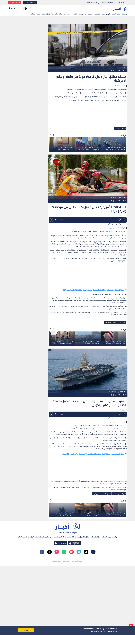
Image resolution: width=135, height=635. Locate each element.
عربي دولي (112, 85)
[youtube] (71, 552)
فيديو (38, 14)
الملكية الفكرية (66, 561)
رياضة (69, 14)
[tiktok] (86, 552)
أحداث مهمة (46, 14)
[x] (49, 552)
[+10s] (124, 220)
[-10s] (120, 220)
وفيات (33, 14)
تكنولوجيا (54, 14)
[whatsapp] (64, 552)
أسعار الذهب (116, 14)
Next (50, 135)
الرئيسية (124, 14)
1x (55, 220)
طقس (90, 14)
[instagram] (56, 552)
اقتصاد (75, 14)
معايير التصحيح (57, 561)
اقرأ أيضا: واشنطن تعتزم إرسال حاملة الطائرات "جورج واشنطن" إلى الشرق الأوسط (93, 454)
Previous (53, 135)
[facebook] (42, 552)
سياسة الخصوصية (95, 631)
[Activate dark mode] (24, 8)
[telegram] (78, 552)
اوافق (26, 630)
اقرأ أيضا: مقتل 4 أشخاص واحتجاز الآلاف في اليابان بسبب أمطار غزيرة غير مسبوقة (93, 290)
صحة (103, 14)
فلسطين (97, 14)
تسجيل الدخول (29, 2)
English (13, 8)
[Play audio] (51, 220)
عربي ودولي (82, 14)
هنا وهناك (62, 14)
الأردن (108, 14)
